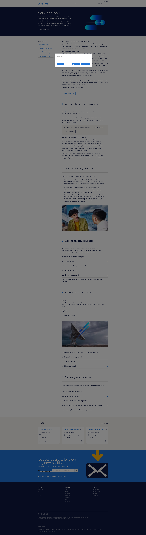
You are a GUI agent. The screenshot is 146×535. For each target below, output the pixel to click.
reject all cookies (76, 64)
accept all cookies (86, 64)
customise (60, 64)
